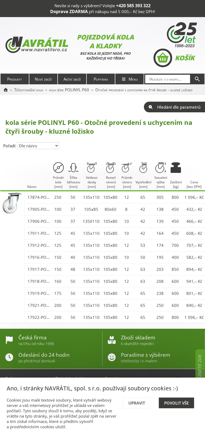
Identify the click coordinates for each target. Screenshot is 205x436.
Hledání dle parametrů (178, 107)
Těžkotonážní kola (28, 89)
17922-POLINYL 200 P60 (38, 317)
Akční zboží (72, 79)
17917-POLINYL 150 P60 (38, 269)
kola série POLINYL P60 (69, 89)
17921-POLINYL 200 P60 (38, 305)
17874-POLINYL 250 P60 (38, 197)
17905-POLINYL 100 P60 (38, 209)
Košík (184, 57)
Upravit (136, 403)
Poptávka (101, 79)
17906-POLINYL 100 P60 (38, 221)
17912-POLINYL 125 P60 (38, 245)
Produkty (14, 79)
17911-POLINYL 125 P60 (38, 233)
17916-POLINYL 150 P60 (38, 257)
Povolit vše (176, 403)
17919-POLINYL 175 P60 (38, 293)
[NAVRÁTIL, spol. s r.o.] (5, 89)
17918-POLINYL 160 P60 (38, 281)
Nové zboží (43, 79)
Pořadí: (10, 145)
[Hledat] (197, 79)
